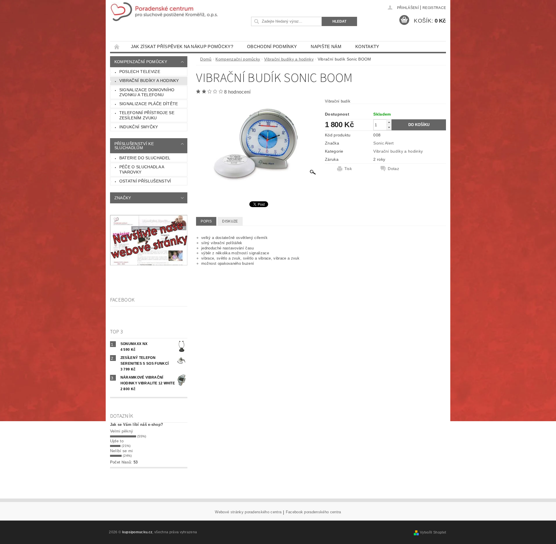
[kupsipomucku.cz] (164, 11)
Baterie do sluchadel (144, 158)
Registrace (434, 8)
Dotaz (393, 168)
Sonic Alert (383, 143)
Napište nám (326, 46)
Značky (122, 198)
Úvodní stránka (117, 46)
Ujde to (117, 441)
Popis (206, 221)
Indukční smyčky (138, 127)
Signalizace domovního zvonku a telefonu (147, 92)
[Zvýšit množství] (389, 122)
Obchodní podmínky (272, 46)
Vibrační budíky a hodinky (149, 80)
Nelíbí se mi (121, 450)
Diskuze (230, 221)
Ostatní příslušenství (145, 181)
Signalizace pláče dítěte (148, 103)
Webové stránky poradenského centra (248, 512)
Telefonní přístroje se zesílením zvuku (146, 115)
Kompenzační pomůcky (140, 61)
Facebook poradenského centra (313, 512)
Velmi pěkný (121, 431)
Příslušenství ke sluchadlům (134, 145)
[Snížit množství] (389, 127)
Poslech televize (139, 71)
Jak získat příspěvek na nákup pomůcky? (182, 46)
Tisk (348, 168)
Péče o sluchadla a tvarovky (141, 169)
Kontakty (367, 46)
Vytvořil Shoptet (433, 532)
